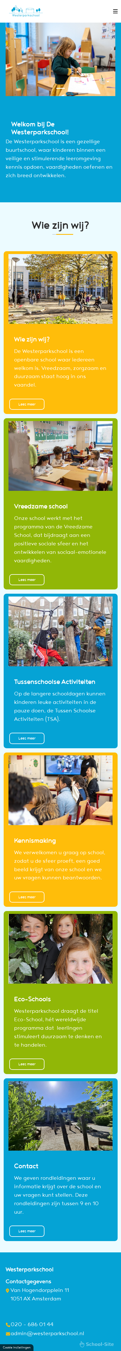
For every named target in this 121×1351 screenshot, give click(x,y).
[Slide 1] (60, 88)
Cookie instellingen (17, 1347)
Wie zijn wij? (32, 339)
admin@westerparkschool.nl (47, 1333)
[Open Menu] (115, 11)
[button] (9, 70)
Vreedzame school (41, 506)
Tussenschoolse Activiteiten (54, 681)
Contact (26, 1166)
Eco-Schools (32, 999)
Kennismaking (35, 840)
